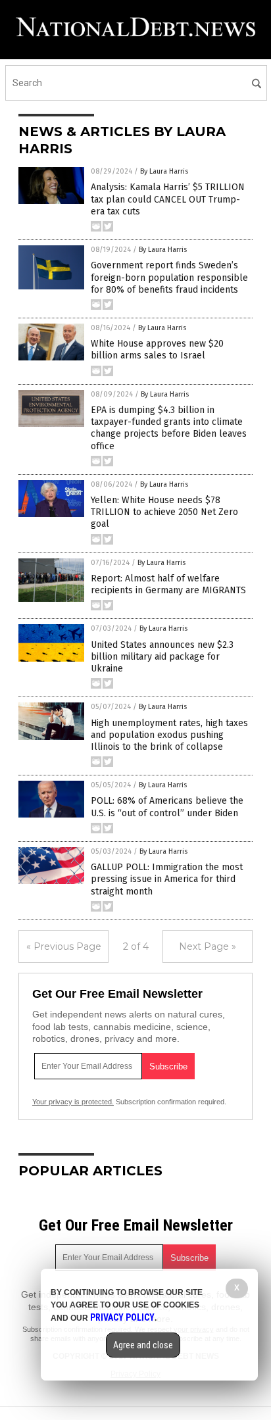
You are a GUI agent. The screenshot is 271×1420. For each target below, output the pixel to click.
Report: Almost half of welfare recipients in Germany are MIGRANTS (168, 584)
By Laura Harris (164, 171)
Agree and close (143, 1345)
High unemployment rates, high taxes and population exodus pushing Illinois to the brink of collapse (169, 735)
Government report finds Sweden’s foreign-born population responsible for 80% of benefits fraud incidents (169, 277)
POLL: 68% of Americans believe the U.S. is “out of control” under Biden (167, 806)
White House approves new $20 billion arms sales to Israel (157, 349)
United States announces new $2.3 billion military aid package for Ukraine (162, 656)
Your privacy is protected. (73, 1102)
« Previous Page (63, 946)
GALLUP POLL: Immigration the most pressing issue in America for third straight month (167, 879)
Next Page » (207, 946)
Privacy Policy (122, 1317)
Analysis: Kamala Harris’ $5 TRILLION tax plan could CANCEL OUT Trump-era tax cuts (168, 199)
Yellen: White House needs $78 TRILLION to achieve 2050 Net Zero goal (164, 512)
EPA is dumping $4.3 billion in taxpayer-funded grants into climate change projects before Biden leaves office (169, 428)
